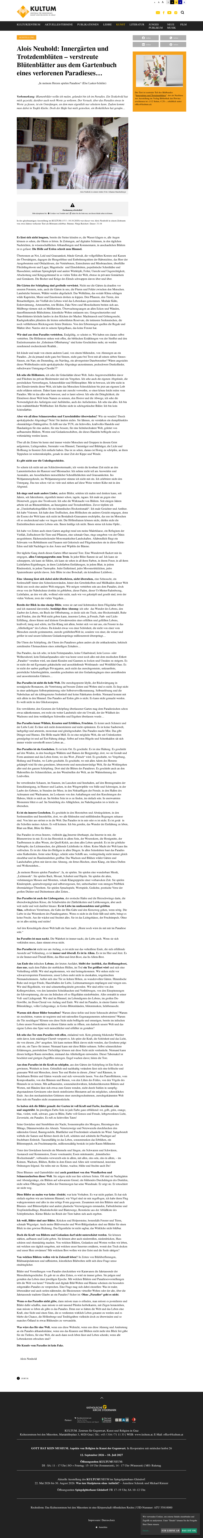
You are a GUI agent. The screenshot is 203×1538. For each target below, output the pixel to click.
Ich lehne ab (170, 1530)
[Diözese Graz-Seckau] (101, 1410)
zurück (25, 1378)
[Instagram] (175, 13)
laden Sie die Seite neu (80, 213)
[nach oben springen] (101, 1398)
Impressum (94, 1520)
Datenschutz (108, 1520)
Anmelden (102, 1527)
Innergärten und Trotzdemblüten (151, 95)
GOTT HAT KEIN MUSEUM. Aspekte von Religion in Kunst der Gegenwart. (78, 1448)
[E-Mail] (158, 13)
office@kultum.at (173, 1434)
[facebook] (163, 13)
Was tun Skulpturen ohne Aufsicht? (97, 1483)
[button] (146, 37)
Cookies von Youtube (57, 213)
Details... (146, 1530)
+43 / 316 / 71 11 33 (113, 1434)
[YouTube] (169, 13)
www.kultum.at (143, 1434)
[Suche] (182, 12)
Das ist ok (189, 1530)
